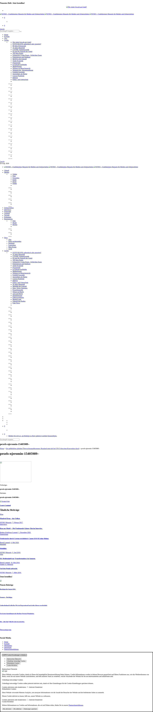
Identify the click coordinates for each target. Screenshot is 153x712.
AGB (10, 249)
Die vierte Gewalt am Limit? (21, 42)
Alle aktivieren (7, 709)
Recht (14, 182)
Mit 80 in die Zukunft (19, 59)
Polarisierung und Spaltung (21, 57)
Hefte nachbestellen (14, 241)
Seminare (11, 243)
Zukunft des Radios (18, 301)
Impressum (7, 647)
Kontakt (6, 36)
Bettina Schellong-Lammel (9, 532)
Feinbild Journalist (18, 72)
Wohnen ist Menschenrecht (21, 68)
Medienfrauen (17, 66)
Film (14, 221)
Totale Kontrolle (17, 61)
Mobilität (3, 544)
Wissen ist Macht (18, 292)
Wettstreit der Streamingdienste (22, 70)
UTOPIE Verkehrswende (20, 50)
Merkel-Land (16, 299)
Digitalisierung (17, 295)
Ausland (7, 213)
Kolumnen (7, 217)
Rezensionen (8, 219)
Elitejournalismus (18, 297)
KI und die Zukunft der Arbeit (22, 51)
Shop (6, 238)
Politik (14, 183)
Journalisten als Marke (19, 74)
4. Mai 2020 (15, 542)
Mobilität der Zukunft (19, 286)
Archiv (6, 40)
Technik (6, 215)
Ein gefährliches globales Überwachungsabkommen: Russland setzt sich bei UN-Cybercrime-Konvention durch (42, 448)
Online (14, 174)
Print (14, 176)
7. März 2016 (16, 572)
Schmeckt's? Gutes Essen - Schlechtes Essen (27, 55)
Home (6, 35)
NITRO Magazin (5, 522)
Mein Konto (12, 247)
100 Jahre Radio (17, 53)
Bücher (14, 225)
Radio (14, 180)
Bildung (15, 78)
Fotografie (7, 211)
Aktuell (6, 170)
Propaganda (16, 63)
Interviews (7, 210)
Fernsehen (15, 178)
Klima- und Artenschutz (20, 79)
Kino (1, 514)
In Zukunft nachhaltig (19, 64)
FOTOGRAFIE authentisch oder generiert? (26, 44)
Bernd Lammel (5, 542)
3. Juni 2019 (16, 552)
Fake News (16, 303)
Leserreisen (12, 245)
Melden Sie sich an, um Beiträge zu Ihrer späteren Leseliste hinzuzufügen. (32, 436)
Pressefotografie (17, 290)
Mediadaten (8, 646)
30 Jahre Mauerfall (18, 284)
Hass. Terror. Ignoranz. (20, 288)
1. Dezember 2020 (24, 532)
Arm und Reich (17, 294)
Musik (14, 223)
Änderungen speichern (30, 709)
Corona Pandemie (18, 76)
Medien (6, 172)
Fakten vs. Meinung (6, 564)
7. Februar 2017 (17, 522)
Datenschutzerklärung (11, 649)
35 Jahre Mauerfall (18, 48)
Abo (5, 38)
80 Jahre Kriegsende (19, 46)
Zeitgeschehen (9, 208)
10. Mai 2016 (15, 562)
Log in (2, 29)
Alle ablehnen (17, 709)
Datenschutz (4, 534)
